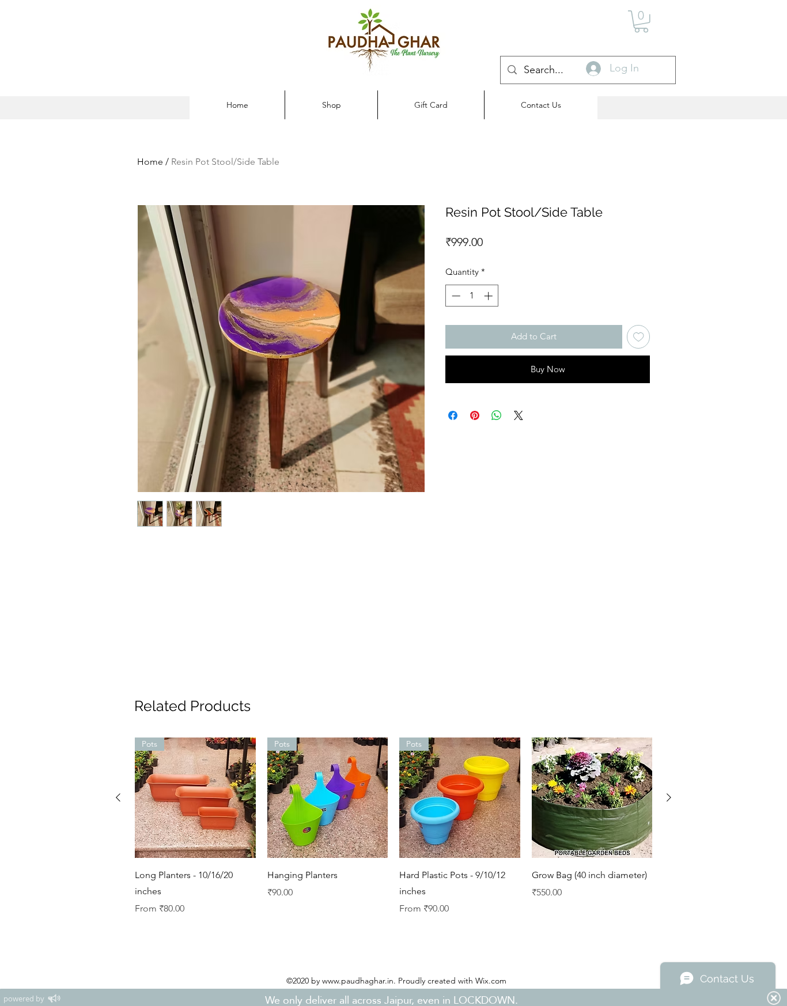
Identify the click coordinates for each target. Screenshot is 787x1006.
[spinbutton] (472, 296)
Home (150, 161)
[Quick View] (592, 798)
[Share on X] (518, 415)
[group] (393, 827)
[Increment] (489, 296)
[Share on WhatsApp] (497, 415)
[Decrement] (455, 296)
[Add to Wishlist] (638, 337)
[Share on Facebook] (453, 415)
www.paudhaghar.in (358, 980)
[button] (641, 21)
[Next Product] (669, 797)
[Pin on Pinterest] (475, 415)
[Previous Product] (118, 797)
